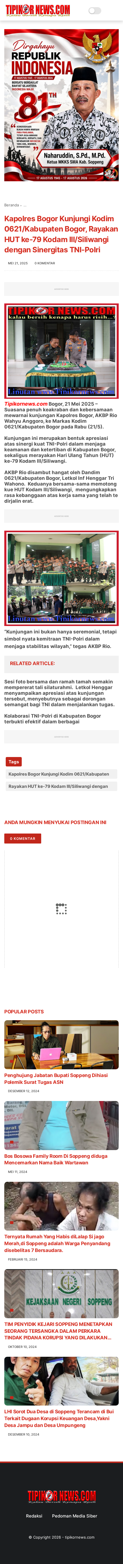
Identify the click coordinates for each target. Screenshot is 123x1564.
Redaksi (34, 1516)
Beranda (11, 205)
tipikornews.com (79, 1537)
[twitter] (21, 805)
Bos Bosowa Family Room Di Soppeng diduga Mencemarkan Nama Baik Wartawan (55, 1159)
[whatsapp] (32, 805)
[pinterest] (44, 805)
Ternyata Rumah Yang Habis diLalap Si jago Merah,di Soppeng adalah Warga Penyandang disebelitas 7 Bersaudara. (57, 1243)
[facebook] (9, 805)
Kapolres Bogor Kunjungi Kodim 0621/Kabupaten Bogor (59, 775)
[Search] (107, 11)
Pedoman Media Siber (74, 1516)
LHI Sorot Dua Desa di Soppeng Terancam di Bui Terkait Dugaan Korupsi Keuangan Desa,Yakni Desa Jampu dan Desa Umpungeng (59, 1418)
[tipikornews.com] (37, 17)
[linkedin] (55, 805)
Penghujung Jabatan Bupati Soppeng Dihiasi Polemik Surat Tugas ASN (56, 1078)
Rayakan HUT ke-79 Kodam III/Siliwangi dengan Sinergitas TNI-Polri (58, 787)
